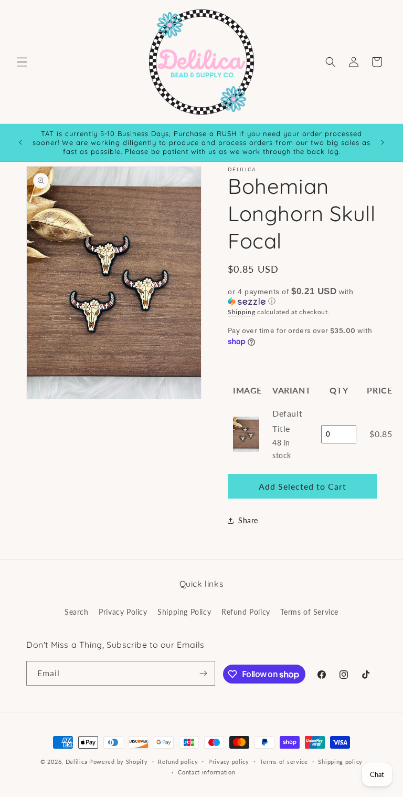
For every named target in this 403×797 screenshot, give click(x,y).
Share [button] (248, 520)
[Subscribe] (203, 673)
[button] (22, 62)
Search (77, 611)
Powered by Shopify (118, 761)
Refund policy (178, 761)
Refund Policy (245, 611)
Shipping (242, 312)
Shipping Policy (184, 611)
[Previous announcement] (20, 142)
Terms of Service (309, 611)
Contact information (206, 772)
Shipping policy (340, 761)
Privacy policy (228, 761)
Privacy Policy (123, 611)
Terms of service (284, 761)
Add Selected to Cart (302, 486)
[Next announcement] (382, 142)
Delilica (77, 761)
